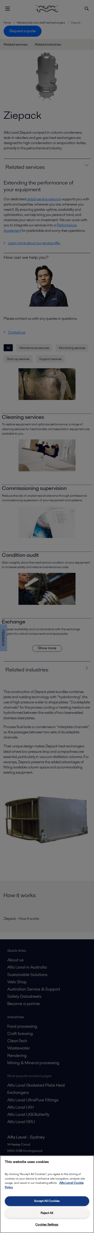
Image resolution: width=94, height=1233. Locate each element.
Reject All (47, 1213)
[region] (47, 1194)
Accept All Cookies (47, 1201)
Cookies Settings (46, 1224)
